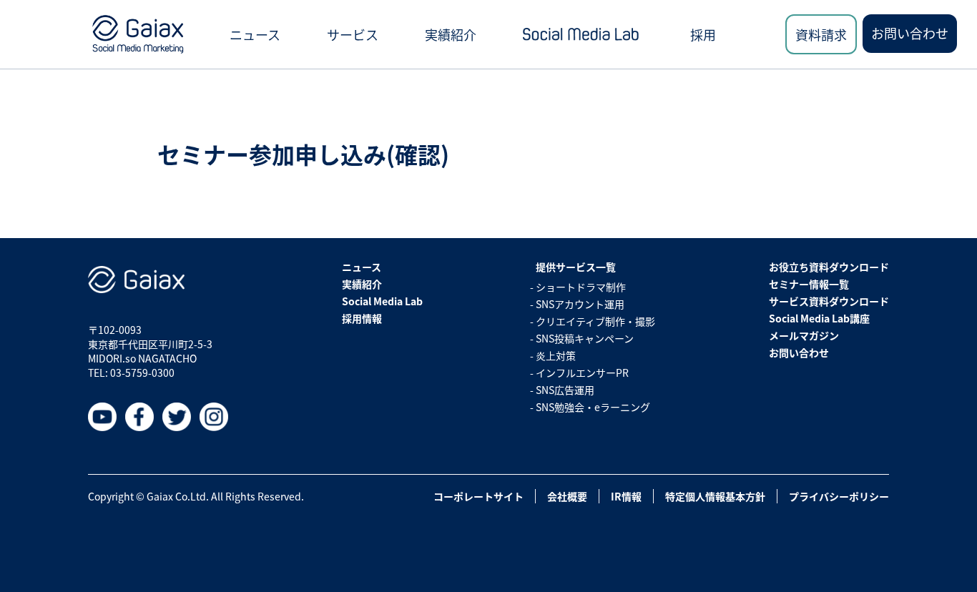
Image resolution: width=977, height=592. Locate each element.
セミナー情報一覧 (809, 284)
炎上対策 (556, 355)
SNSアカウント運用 (580, 304)
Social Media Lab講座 (819, 318)
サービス (352, 34)
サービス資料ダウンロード (829, 301)
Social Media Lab (382, 301)
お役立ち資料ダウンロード (829, 267)
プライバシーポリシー (839, 496)
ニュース (255, 34)
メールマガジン (804, 335)
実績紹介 (450, 34)
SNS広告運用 (565, 390)
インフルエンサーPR (582, 372)
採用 (703, 34)
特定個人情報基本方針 (715, 496)
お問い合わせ (909, 33)
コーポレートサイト (478, 496)
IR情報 (626, 496)
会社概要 (567, 496)
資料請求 (821, 34)
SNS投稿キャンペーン (585, 338)
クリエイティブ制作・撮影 (595, 321)
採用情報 (362, 318)
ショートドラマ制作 (581, 287)
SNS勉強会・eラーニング (593, 407)
